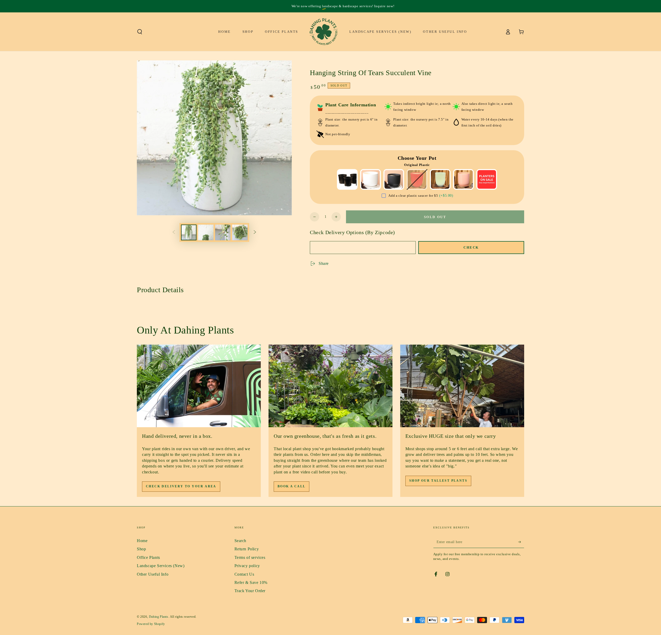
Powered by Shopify (151, 624)
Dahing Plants (158, 616)
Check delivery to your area (181, 486)
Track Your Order (250, 591)
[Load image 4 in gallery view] (240, 232)
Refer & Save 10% (251, 582)
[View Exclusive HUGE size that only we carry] (462, 386)
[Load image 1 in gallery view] (188, 232)
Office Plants (148, 557)
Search (240, 540)
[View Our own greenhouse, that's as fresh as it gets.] (330, 386)
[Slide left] (173, 232)
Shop (141, 549)
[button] (139, 31)
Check (471, 247)
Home (142, 540)
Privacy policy (247, 565)
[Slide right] (255, 232)
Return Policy (246, 549)
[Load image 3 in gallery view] (223, 232)
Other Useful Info (152, 574)
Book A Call (291, 486)
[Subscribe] (521, 542)
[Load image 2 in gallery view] (206, 232)
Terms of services (249, 557)
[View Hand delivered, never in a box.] (199, 386)
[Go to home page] (323, 31)
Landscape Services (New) (160, 565)
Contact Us (244, 574)
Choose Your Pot (417, 158)
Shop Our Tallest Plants (438, 480)
